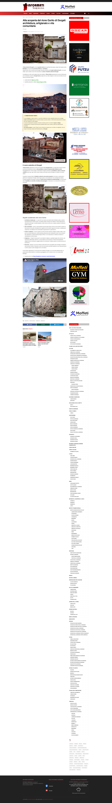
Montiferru (73, 728)
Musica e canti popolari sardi (76, 380)
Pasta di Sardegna (74, 427)
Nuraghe (82, 759)
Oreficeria (72, 382)
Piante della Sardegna (76, 558)
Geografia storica (74, 441)
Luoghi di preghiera (74, 462)
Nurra (72, 730)
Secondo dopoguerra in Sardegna (77, 662)
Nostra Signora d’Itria (41, 82)
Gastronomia (72, 415)
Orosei (83, 761)
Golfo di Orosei (85, 753)
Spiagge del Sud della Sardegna (76, 628)
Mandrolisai (73, 721)
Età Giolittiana (73, 644)
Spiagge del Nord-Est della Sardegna (78, 624)
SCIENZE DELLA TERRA (74, 601)
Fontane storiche (73, 372)
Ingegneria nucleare (74, 697)
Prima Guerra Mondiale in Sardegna (77, 655)
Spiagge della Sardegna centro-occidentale (79, 633)
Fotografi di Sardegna (74, 374)
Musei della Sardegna (74, 379)
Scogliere (72, 494)
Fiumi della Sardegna (74, 561)
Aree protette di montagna (75, 552)
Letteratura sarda (74, 375)
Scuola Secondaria (80, 765)
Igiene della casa (73, 596)
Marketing (72, 400)
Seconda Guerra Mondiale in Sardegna (78, 660)
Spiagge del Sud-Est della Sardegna (77, 629)
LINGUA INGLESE (72, 447)
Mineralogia (72, 606)
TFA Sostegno (73, 585)
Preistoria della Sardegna (78, 763)
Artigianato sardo (74, 358)
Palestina (71, 763)
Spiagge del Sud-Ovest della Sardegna (78, 631)
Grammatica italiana (74, 451)
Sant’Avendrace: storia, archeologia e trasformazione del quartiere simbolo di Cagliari (29, 344)
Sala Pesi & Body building (76, 541)
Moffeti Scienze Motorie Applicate (77, 510)
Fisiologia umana (73, 592)
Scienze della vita (74, 614)
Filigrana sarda (74, 384)
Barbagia (73, 715)
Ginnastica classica (75, 525)
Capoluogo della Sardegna (76, 706)
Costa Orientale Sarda (73, 749)
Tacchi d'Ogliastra (74, 571)
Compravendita (73, 398)
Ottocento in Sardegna (75, 652)
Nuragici (71, 761)
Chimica (71, 412)
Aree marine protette (74, 483)
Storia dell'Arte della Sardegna (77, 391)
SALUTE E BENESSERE (73, 587)
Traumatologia (73, 599)
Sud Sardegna (84, 767)
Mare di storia (73, 489)
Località (80, 755)
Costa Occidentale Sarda (82, 747)
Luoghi (26, 16)
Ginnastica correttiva (75, 526)
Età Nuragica (73, 645)
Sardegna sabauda (74, 659)
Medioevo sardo (73, 650)
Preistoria (72, 676)
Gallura (73, 718)
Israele (76, 755)
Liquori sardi (73, 422)
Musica (70, 575)
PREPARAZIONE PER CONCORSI (75, 579)
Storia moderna (73, 688)
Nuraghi (87, 759)
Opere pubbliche (73, 469)
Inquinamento (74, 533)
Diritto (71, 404)
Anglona (73, 713)
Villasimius (78, 769)
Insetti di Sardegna (74, 564)
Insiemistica (72, 504)
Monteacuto (73, 726)
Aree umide (72, 455)
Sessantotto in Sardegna (75, 664)
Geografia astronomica (75, 436)
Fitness (72, 523)
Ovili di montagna (73, 566)
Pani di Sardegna (73, 425)
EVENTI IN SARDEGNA (73, 408)
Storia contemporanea (75, 681)
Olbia (79, 761)
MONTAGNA (35, 13)
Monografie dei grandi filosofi (76, 674)
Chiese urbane (74, 368)
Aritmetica (72, 500)
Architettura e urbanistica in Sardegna (78, 355)
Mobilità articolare (75, 535)
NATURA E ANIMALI (73, 577)
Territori (71, 701)
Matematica (72, 757)
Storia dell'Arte (73, 331)
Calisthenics (74, 521)
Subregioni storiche (74, 477)
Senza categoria (73, 616)
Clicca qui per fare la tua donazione (78, 793)
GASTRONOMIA (65, 13)
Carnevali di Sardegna (75, 362)
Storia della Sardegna (76, 767)
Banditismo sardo (73, 640)
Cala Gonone (80, 745)
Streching (73, 546)
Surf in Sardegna (75, 389)
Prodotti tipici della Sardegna (76, 432)
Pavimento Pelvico (75, 536)
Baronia (80, 743)
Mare (70, 481)
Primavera (86, 763)
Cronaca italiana (73, 340)
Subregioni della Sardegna (75, 711)
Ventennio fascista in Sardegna (76, 665)
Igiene (72, 531)
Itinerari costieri (73, 488)
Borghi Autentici (73, 704)
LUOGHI (48, 13)
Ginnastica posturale (75, 528)
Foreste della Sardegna (75, 563)
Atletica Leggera (74, 515)
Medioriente (82, 757)
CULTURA (58, 13)
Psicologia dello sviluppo (76, 540)
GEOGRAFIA (71, 434)
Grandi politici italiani (74, 671)
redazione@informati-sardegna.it (47, 799)
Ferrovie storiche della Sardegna (77, 649)
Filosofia (72, 669)
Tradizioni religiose (74, 393)
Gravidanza (73, 530)
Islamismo (71, 755)
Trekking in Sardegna (74, 573)
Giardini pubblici (73, 460)
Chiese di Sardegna (73, 747)
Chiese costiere (74, 367)
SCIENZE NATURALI (73, 609)
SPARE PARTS (72, 619)
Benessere (73, 518)
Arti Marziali (74, 513)
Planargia (73, 733)
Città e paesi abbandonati (75, 709)
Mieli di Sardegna (73, 423)
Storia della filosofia (74, 686)
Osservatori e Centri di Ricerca (76, 386)
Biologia (72, 611)
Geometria (72, 502)
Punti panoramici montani (75, 569)
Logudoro (73, 720)
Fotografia (72, 695)
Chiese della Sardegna (75, 363)
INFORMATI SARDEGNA (31, 799)
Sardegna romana (74, 657)
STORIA (53, 13)
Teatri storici (73, 479)
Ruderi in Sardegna (74, 474)
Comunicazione (73, 694)
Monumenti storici (74, 467)
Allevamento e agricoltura (75, 350)
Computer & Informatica (75, 692)
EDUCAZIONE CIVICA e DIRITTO (75, 403)
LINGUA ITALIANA (72, 449)
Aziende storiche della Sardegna (77, 360)
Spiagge (71, 621)
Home (24, 16)
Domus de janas (85, 749)
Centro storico (32, 320)
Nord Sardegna (77, 759)
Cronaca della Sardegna (75, 335)
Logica (71, 505)
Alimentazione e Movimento (76, 511)
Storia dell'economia (74, 684)
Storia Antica (73, 679)
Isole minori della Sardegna (76, 486)
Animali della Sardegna (75, 352)
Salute (71, 597)
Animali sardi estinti (74, 639)
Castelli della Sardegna (75, 642)
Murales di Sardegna (74, 377)
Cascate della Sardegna (75, 559)
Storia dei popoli (73, 683)
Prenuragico (73, 654)
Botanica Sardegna (74, 554)
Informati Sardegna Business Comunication (76, 444)
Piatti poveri (72, 430)
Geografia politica (74, 439)
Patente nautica (73, 583)
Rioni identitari (30, 16)
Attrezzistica (74, 516)
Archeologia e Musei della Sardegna (77, 353)
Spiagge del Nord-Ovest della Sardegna (78, 626)
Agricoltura (72, 603)
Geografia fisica (73, 438)
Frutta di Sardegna (74, 418)
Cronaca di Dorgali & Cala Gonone (77, 337)
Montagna (71, 551)
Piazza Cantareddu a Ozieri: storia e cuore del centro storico (44, 344)
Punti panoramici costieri (75, 493)
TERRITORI (42, 13)
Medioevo (43, 320)
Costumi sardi (73, 370)
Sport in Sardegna (74, 387)
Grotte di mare (73, 484)
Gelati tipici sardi (73, 420)
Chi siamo (72, 13)
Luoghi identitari (73, 464)
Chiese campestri (74, 365)
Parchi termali (73, 470)
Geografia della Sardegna (75, 459)
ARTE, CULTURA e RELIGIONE (75, 327)
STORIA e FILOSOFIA (73, 668)
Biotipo (72, 520)
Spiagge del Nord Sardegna (76, 623)
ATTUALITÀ (71, 333)
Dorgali (71, 751)
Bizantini (26, 320)
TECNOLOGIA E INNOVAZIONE (75, 690)
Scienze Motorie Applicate (76, 545)
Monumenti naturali (74, 465)
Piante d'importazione (75, 556)
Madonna (38, 320)
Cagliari (75, 745)
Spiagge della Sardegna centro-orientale (79, 634)
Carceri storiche (73, 457)
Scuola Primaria (72, 765)
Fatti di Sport (73, 342)
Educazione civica (74, 406)
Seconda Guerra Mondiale (75, 678)
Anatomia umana (73, 591)
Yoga (72, 548)
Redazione (25, 31)
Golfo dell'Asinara (79, 753)
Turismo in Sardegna (74, 394)
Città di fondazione (74, 708)
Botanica (72, 612)
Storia (70, 637)
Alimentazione (73, 589)
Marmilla (73, 723)
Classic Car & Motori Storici (76, 346)
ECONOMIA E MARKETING (74, 397)
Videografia (72, 699)
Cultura (71, 348)
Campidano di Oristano (75, 716)
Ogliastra (73, 731)
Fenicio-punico (73, 647)
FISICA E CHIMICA (72, 411)
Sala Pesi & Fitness (75, 543)
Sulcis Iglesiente (74, 735)
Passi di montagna (73, 568)
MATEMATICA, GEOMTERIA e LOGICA (76, 498)
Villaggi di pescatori (74, 496)
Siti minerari (72, 475)
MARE (30, 13)
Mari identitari (73, 491)
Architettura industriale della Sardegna (79, 357)
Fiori (74, 751)
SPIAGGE (25, 13)
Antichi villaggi (73, 703)
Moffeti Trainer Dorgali (75, 508)
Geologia (72, 605)
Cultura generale (74, 581)
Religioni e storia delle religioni (76, 329)
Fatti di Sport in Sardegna (75, 343)
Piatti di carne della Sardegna (76, 428)
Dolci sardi (72, 417)
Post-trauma (74, 538)
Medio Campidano (74, 725)
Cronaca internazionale (75, 338)
